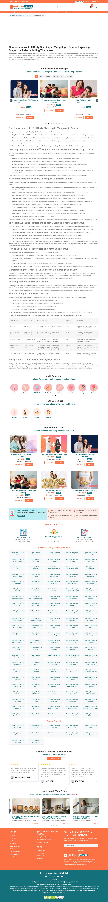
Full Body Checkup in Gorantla (54, 589)
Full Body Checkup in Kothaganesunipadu (36, 619)
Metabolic (48, 393)
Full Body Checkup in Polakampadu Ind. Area (90, 670)
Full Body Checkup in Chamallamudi (36, 567)
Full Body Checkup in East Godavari (72, 726)
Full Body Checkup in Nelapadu (91, 648)
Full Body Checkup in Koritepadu (72, 612)
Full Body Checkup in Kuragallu (36, 626)
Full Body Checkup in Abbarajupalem (36, 553)
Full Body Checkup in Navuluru (36, 648)
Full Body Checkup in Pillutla (72, 670)
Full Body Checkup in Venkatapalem (72, 707)
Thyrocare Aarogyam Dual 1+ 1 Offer (54, 454)
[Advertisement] (54, 30)
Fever (14, 393)
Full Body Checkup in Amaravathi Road (72, 553)
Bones (60, 393)
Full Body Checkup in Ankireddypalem (17, 560)
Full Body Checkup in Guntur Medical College (35, 597)
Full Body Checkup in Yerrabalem (72, 715)
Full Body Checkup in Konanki (36, 612)
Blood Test (37, 12)
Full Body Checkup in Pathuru (36, 663)
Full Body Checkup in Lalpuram (91, 626)
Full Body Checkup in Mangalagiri (91, 634)
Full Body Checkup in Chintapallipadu (17, 575)
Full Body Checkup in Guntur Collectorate (17, 597)
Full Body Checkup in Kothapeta (54, 619)
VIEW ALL (75, 794)
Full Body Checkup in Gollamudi (36, 589)
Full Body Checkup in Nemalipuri (17, 656)
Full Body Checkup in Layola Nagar (54, 634)
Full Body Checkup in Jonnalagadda (36, 604)
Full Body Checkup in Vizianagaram (17, 741)
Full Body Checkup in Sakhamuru (54, 685)
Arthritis (25, 393)
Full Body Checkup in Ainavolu (54, 553)
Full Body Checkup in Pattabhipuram (54, 663)
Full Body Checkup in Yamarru (54, 715)
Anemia (71, 393)
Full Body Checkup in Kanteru (72, 604)
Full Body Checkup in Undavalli (54, 700)
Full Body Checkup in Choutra (36, 575)
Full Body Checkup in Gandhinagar (91, 582)
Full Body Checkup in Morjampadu (54, 641)
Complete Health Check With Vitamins (24, 100)
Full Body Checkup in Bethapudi (36, 560)
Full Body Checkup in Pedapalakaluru (91, 663)
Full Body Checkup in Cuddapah (54, 726)
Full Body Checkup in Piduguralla (54, 670)
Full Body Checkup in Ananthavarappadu (91, 553)
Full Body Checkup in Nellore (54, 734)
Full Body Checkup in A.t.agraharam (17, 553)
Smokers (14, 417)
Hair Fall (37, 417)
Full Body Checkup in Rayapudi (72, 678)
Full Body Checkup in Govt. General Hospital (72, 589)
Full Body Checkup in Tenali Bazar (72, 692)
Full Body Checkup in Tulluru (36, 700)
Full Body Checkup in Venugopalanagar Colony (90, 707)
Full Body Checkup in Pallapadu (91, 656)
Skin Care (48, 417)
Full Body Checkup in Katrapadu (91, 604)
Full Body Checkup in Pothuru (17, 678)
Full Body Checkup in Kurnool (36, 734)
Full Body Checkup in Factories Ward (72, 582)
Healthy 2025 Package (54, 490)
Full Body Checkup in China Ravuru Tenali (72, 567)
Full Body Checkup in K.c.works (54, 604)
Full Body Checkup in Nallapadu (91, 641)
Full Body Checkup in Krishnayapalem (72, 619)
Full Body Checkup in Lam (17, 634)
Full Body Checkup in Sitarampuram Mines (72, 685)
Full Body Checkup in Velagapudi (91, 700)
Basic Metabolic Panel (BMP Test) (85, 490)
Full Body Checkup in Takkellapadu (36, 692)
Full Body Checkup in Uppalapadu (72, 700)
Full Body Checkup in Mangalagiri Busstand (36, 641)
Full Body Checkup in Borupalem (54, 560)
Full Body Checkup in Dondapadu (91, 575)
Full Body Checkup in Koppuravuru (54, 612)
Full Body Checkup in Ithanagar (91, 597)
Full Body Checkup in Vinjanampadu (17, 715)
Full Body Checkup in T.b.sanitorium (91, 685)
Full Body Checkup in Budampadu (91, 560)
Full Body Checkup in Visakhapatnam (91, 734)
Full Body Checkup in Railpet (54, 678)
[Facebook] (46, 876)
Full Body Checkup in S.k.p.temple (17, 685)
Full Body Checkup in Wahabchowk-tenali (36, 715)
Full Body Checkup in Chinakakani (91, 567)
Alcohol (25, 417)
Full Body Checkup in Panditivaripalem (17, 663)
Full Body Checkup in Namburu (17, 648)
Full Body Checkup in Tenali (54, 692)
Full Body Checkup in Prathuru (36, 678)
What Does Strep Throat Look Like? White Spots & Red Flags (83, 817)
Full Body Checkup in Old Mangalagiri (72, 656)
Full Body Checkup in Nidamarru (36, 656)
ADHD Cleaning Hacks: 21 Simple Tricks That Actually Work (51, 817)
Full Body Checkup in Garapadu (17, 589)
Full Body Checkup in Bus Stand (17, 567)
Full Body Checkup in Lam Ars (36, 634)
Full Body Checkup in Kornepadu (91, 612)
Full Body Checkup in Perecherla (36, 670)
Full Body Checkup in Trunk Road (17, 700)
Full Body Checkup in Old (54, 655)
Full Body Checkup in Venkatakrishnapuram (54, 707)
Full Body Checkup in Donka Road (17, 582)
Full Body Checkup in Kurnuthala (54, 626)
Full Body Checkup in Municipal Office (72, 641)
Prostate (93, 393)
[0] (91, 7)
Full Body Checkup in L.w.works (72, 626)
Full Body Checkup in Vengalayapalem (17, 707)
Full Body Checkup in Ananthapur (17, 726)
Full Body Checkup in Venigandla (36, 707)
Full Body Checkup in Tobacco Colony (91, 692)
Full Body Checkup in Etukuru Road (54, 582)
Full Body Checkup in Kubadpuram (91, 619)
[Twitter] (58, 876)
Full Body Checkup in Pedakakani (72, 663)
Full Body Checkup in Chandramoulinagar (54, 567)
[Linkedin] (50, 876)
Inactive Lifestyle (56, 12)
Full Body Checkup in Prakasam (72, 734)
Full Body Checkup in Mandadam (72, 634)
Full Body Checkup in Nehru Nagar (72, 648)
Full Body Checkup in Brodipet (72, 560)
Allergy (82, 393)
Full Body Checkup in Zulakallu (91, 715)
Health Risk (45, 12)
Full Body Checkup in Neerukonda (54, 648)
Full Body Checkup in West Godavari (36, 741)
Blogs (65, 12)
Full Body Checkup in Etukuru (36, 582)
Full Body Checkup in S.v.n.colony (36, 685)
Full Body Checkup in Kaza (17, 612)
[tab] (36, 76)
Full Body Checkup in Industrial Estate (72, 597)
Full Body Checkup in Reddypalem (91, 678)
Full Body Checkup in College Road (72, 575)
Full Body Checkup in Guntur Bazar (91, 589)
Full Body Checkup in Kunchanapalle (17, 626)
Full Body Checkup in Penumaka (17, 670)
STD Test (37, 393)
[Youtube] (62, 876)
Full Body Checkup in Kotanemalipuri (17, 619)
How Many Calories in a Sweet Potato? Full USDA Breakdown (23, 817)
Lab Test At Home (28, 12)
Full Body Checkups (15, 12)
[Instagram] (54, 876)
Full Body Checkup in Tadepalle (17, 692)
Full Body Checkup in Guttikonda (54, 597)
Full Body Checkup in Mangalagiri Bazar (17, 641)
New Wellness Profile (83, 100)
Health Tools (72, 12)
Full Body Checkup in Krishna (17, 734)
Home (13, 15)
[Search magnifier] (85, 7)
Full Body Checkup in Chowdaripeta (54, 575)
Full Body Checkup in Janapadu (17, 604)
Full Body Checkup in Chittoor (36, 726)
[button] (11, 100)
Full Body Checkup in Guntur (91, 726)
